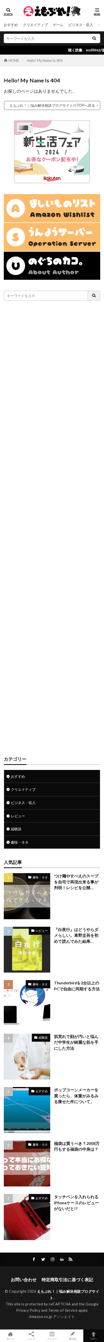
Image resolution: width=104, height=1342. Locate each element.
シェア (31, 1338)
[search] (94, 38)
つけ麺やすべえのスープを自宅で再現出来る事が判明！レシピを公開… (76, 882)
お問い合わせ (24, 1279)
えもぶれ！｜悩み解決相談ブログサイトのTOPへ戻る (52, 105)
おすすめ (11, 25)
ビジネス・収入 (80, 25)
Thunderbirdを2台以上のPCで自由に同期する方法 (77, 986)
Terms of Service (62, 1310)
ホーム (10, 1338)
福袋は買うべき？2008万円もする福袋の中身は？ (76, 1146)
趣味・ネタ (20, 842)
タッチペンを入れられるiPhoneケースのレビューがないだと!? (76, 1202)
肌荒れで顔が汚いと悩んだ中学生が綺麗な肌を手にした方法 (76, 1042)
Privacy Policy (28, 1310)
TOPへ (93, 1338)
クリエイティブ (35, 25)
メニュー (52, 1338)
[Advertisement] (52, 528)
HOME (14, 60)
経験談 (16, 829)
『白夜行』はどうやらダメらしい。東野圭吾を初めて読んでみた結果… (76, 935)
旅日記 (72, 1338)
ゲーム (58, 25)
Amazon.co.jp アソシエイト (52, 1316)
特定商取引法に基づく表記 (67, 1279)
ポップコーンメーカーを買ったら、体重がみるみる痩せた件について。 (76, 1096)
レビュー (18, 816)
